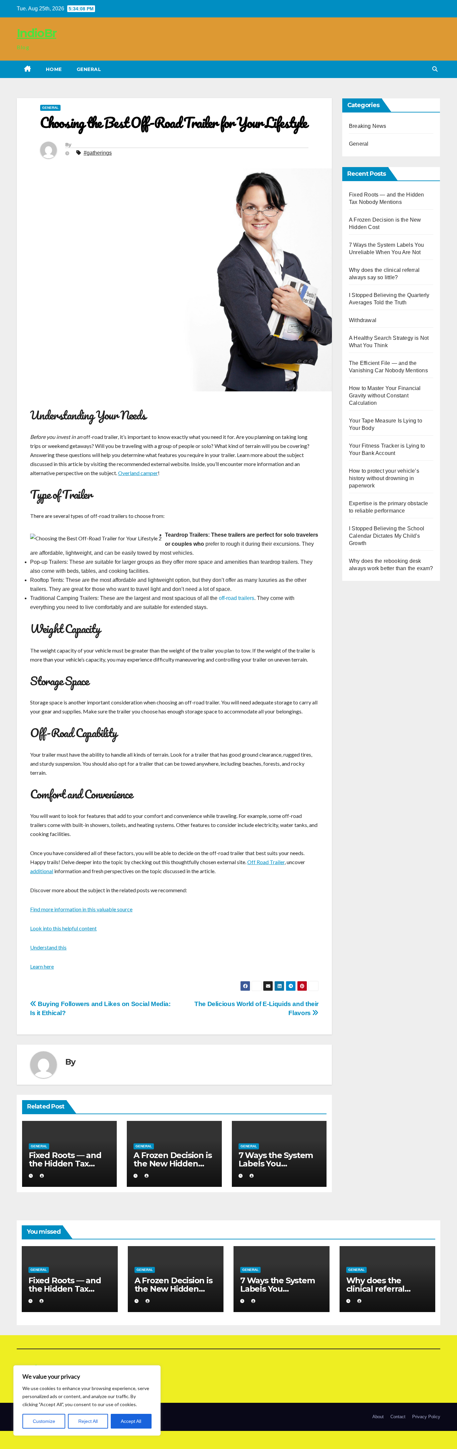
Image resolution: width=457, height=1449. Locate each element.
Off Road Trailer (266, 862)
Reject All (88, 1421)
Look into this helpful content (63, 928)
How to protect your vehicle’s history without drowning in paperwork (384, 478)
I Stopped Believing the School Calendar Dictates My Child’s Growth (386, 536)
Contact (397, 1416)
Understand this (48, 947)
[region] (87, 1400)
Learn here (42, 966)
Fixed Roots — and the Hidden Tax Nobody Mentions (65, 1163)
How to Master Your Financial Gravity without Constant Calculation (385, 395)
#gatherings (98, 153)
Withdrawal (362, 320)
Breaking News (367, 126)
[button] (435, 69)
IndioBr (36, 33)
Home (54, 69)
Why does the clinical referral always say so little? (384, 1289)
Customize (44, 1421)
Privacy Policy (426, 1416)
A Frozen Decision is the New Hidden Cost (172, 1163)
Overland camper (138, 473)
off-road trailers (236, 598)
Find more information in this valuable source (81, 909)
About (378, 1416)
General (89, 69)
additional (41, 871)
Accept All (131, 1421)
